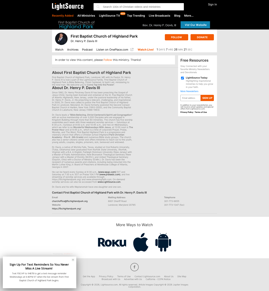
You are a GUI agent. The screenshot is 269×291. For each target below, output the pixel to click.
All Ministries (86, 15)
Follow (176, 37)
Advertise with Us (133, 279)
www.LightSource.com (109, 181)
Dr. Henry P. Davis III (84, 41)
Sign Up (207, 97)
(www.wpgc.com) (107, 172)
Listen (112, 49)
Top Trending (136, 15)
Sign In (212, 4)
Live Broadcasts (159, 15)
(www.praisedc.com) (109, 174)
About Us (168, 276)
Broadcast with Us (111, 279)
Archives (72, 49)
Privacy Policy (186, 112)
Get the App (89, 276)
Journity (68, 254)
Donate (202, 37)
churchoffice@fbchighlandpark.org (70, 201)
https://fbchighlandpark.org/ (66, 208)
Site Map (181, 276)
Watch (59, 49)
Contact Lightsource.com (147, 276)
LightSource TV (109, 15)
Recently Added (62, 15)
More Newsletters (189, 91)
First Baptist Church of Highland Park (104, 36)
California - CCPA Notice (158, 279)
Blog (177, 15)
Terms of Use (201, 112)
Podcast (87, 49)
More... (188, 15)
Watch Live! (146, 49)
